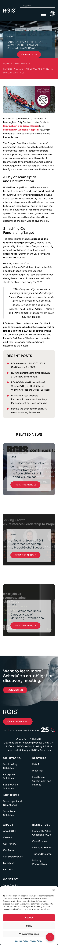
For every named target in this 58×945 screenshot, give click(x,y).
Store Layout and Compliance (12, 803)
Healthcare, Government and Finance (41, 781)
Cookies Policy (21, 941)
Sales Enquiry (10, 885)
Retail (35, 764)
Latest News (20, 63)
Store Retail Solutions (9, 813)
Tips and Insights (41, 853)
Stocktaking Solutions (10, 766)
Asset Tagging (11, 794)
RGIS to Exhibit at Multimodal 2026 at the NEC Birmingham (30, 374)
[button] (53, 890)
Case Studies (39, 841)
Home (6, 63)
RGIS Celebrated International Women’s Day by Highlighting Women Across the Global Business (31, 386)
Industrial (37, 770)
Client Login (15, 721)
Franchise (8, 863)
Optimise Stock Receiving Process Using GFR (29, 742)
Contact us (29, 54)
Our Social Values (13, 856)
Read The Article (25, 484)
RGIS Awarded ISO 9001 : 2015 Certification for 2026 (28, 365)
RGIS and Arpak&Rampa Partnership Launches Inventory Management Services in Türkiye (29, 399)
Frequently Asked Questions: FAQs (41, 833)
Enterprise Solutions (9, 776)
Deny (29, 925)
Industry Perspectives (39, 862)
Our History (9, 843)
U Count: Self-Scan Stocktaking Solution (29, 746)
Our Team (8, 850)
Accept (29, 917)
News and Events (41, 847)
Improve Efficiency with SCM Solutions (29, 750)
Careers (7, 837)
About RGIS (9, 831)
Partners (8, 869)
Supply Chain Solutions (10, 786)
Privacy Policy (35, 941)
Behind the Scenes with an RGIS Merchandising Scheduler (29, 410)
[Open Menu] (43, 14)
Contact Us (15, 689)
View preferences (29, 933)
